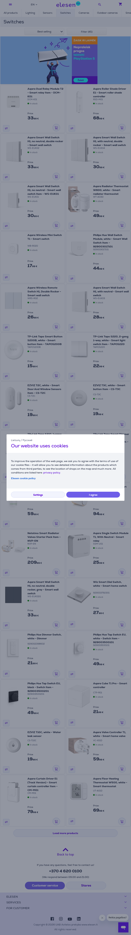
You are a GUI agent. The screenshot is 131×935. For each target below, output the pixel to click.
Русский (27, 440)
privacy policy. (52, 472)
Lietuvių (15, 440)
